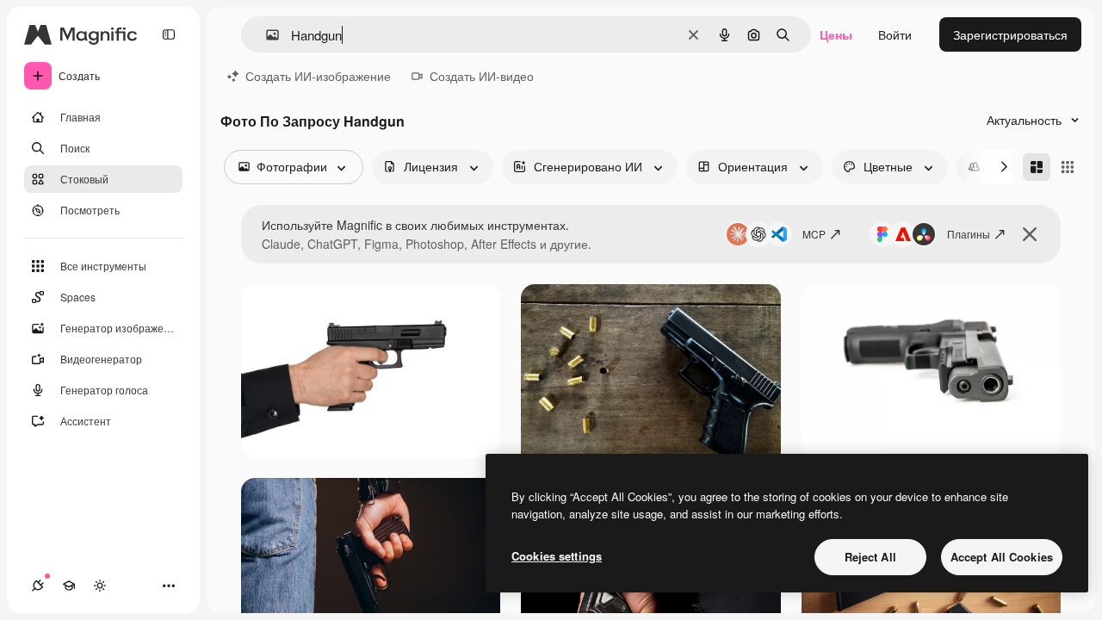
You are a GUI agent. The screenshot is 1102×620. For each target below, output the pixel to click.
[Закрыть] (1029, 234)
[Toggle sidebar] (169, 34)
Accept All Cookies (1001, 557)
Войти (895, 34)
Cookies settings (556, 556)
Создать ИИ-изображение (318, 75)
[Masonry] (1036, 167)
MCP (814, 233)
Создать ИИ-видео (482, 75)
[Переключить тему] (100, 585)
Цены (836, 34)
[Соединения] (38, 585)
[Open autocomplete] (265, 34)
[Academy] (69, 585)
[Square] (1067, 167)
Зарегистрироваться (1010, 34)
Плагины (968, 233)
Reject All (870, 557)
